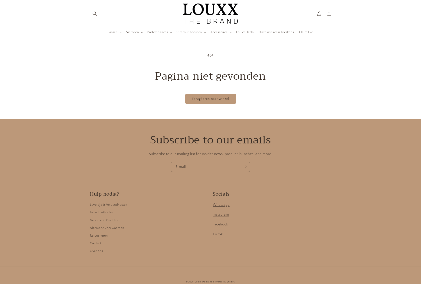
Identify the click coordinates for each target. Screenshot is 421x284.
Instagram (221, 214)
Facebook (220, 224)
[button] (95, 13)
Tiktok (218, 234)
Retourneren (99, 236)
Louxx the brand (203, 282)
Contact (95, 243)
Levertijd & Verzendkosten (108, 205)
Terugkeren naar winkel (210, 99)
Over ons (96, 251)
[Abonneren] (245, 167)
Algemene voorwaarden (107, 228)
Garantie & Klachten (104, 220)
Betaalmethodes (101, 212)
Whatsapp (221, 205)
